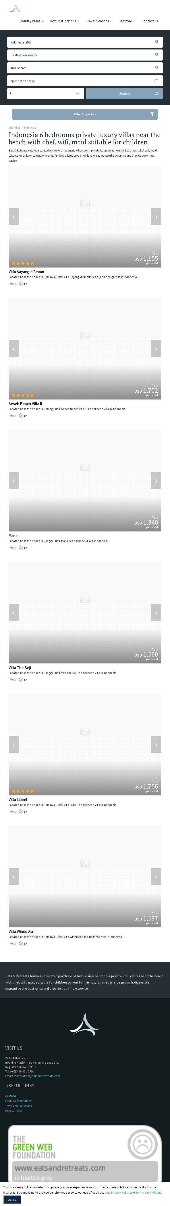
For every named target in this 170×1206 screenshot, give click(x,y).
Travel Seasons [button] (98, 21)
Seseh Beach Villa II (25, 403)
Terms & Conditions (148, 1192)
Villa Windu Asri (21, 931)
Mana (13, 535)
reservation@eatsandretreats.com (37, 1076)
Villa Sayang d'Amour (26, 271)
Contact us (149, 21)
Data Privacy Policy (116, 1192)
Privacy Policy (13, 1111)
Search (124, 93)
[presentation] (14, 216)
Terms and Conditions (18, 1106)
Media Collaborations (18, 1101)
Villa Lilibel (18, 799)
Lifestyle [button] (125, 21)
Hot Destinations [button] (63, 21)
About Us (10, 1096)
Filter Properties (85, 114)
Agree (12, 1200)
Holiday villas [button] (30, 21)
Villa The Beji (20, 667)
